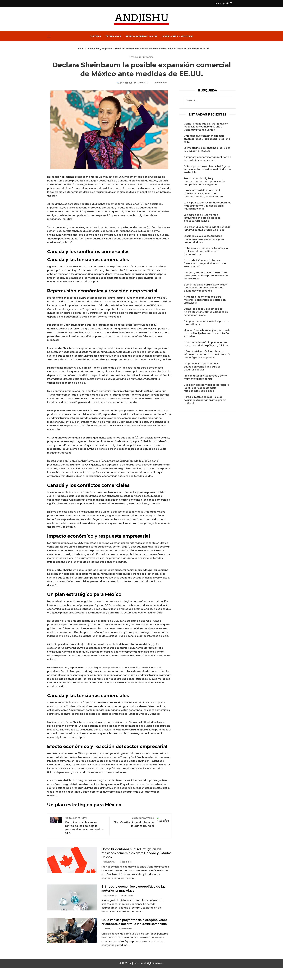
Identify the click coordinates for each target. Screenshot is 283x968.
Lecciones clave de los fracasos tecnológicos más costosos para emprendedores (204, 239)
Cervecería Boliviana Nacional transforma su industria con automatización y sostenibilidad (203, 193)
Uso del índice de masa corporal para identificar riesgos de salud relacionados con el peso (206, 388)
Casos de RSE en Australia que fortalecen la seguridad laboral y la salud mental (205, 263)
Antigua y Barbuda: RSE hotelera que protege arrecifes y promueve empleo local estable (206, 275)
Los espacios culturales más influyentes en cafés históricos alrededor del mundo (202, 218)
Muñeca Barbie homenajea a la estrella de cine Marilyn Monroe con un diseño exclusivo (207, 333)
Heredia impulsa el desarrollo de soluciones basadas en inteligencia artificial (205, 400)
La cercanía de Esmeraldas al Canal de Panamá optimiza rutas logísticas (207, 228)
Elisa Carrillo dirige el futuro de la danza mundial (134, 822)
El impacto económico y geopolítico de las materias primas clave (133, 888)
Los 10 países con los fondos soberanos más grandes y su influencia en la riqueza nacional (207, 206)
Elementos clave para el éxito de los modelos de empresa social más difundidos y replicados (205, 288)
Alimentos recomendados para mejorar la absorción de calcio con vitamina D (205, 300)
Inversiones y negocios (141, 57)
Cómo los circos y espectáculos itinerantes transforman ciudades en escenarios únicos (206, 312)
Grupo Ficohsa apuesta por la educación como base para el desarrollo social (202, 367)
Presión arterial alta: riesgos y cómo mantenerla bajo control (205, 377)
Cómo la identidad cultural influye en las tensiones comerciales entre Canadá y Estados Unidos (136, 853)
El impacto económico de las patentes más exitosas (207, 322)
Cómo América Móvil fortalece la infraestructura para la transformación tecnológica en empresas (207, 354)
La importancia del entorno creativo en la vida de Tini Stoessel (207, 149)
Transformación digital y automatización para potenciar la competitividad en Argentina (204, 181)
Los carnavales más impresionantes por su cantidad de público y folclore (206, 344)
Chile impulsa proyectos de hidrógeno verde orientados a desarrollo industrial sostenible (134, 922)
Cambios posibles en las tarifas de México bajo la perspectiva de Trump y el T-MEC (84, 826)
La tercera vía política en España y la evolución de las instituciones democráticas (206, 251)
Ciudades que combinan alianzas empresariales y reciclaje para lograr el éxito (207, 139)
